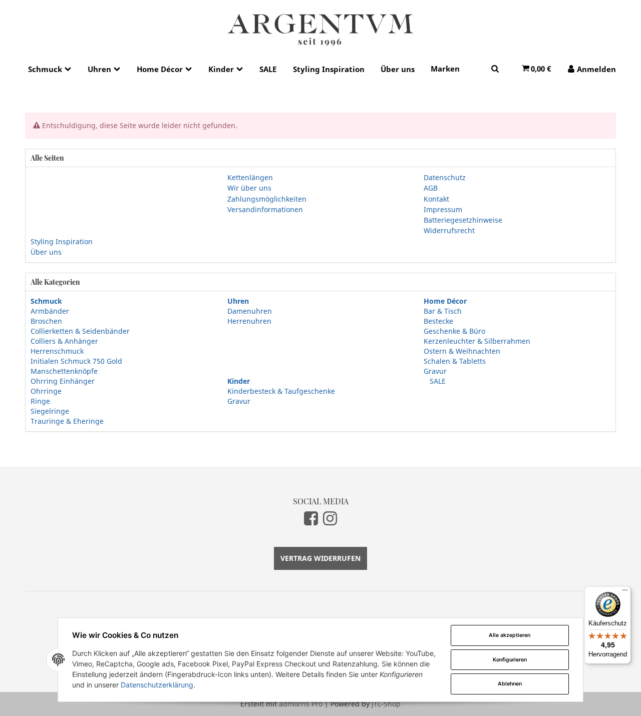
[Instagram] (330, 518)
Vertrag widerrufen (320, 558)
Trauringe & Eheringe (67, 421)
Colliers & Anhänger (64, 341)
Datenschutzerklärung (157, 684)
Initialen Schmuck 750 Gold (76, 361)
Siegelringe (50, 411)
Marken (445, 69)
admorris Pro (301, 703)
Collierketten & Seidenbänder (80, 331)
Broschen (46, 321)
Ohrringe (46, 391)
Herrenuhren (249, 321)
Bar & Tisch (443, 311)
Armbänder (50, 311)
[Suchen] (495, 68)
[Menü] (625, 592)
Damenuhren (249, 311)
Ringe (40, 401)
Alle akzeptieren (509, 635)
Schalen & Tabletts (455, 361)
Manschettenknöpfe (64, 371)
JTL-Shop (386, 703)
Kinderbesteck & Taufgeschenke (281, 391)
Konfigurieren (510, 659)
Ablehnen (510, 683)
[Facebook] (311, 518)
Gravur (435, 371)
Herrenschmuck (57, 351)
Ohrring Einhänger (63, 381)
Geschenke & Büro (454, 331)
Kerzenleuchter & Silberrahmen (477, 341)
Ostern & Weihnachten (462, 351)
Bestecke (438, 321)
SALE (437, 381)
